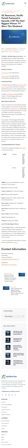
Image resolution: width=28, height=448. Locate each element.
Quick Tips (3, 412)
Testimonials (4, 425)
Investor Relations (5, 420)
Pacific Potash (5, 76)
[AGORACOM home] (8, 3)
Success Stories (5, 423)
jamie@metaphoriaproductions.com (10, 259)
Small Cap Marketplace (6, 404)
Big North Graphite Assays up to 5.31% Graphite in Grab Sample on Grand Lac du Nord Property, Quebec (10, 277)
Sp (9, 394)
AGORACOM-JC (9, 11)
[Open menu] (25, 3)
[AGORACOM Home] (9, 376)
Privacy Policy (4, 442)
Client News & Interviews (9, 12)
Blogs (2, 437)
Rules (2, 439)
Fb (5, 394)
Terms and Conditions (6, 444)
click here (15, 242)
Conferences (4, 407)
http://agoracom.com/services (9, 264)
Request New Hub (5, 409)
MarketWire (10, 94)
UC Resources (5, 73)
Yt (15, 394)
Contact (3, 428)
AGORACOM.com (15, 108)
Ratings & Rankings (5, 414)
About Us (3, 434)
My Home (3, 402)
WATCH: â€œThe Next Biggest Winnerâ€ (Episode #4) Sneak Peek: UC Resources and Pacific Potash (17, 290)
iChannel (24, 148)
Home (2, 48)
